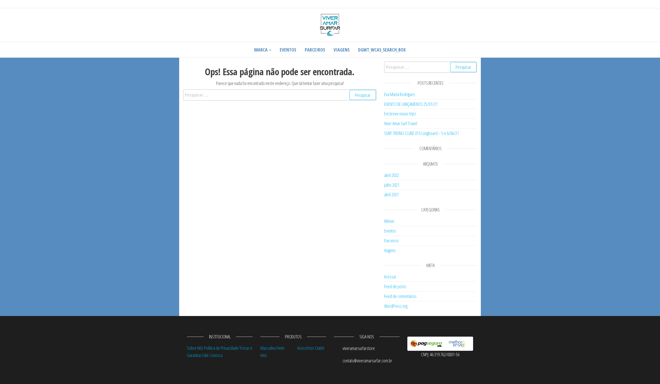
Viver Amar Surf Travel (400, 123)
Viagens (342, 50)
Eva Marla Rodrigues (399, 94)
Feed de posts (395, 286)
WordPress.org (395, 306)
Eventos (288, 50)
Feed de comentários (400, 296)
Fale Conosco (212, 355)
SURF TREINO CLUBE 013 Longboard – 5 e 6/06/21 (421, 133)
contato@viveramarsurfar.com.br (367, 360)
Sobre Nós (195, 348)
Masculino (268, 348)
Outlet (319, 348)
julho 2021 (391, 185)
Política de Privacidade (221, 348)
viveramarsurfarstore (358, 348)
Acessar (390, 277)
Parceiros (315, 50)
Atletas (389, 221)
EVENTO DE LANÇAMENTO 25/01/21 (411, 104)
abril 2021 (391, 194)
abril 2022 (391, 175)
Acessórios (305, 348)
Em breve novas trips (400, 113)
